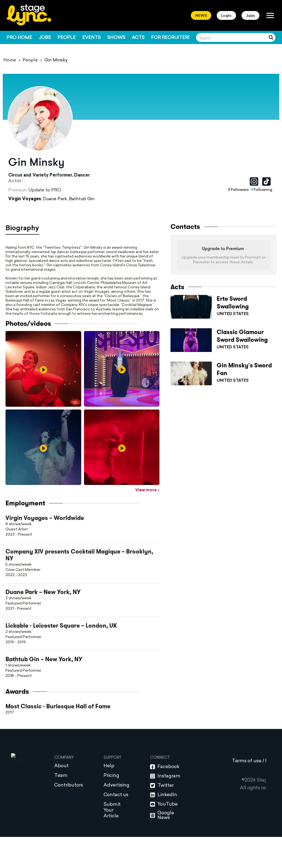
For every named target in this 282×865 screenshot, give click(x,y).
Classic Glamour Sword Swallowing (242, 336)
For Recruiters (171, 38)
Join (250, 15)
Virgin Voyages (24, 199)
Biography (22, 228)
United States (233, 314)
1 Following (261, 190)
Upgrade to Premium (223, 249)
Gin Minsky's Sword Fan (244, 369)
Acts (138, 38)
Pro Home (19, 38)
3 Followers (238, 190)
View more (146, 490)
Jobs (45, 38)
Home (9, 60)
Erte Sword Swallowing (233, 302)
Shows (116, 38)
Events (91, 38)
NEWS (201, 15)
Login (226, 15)
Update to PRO (44, 190)
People (67, 38)
